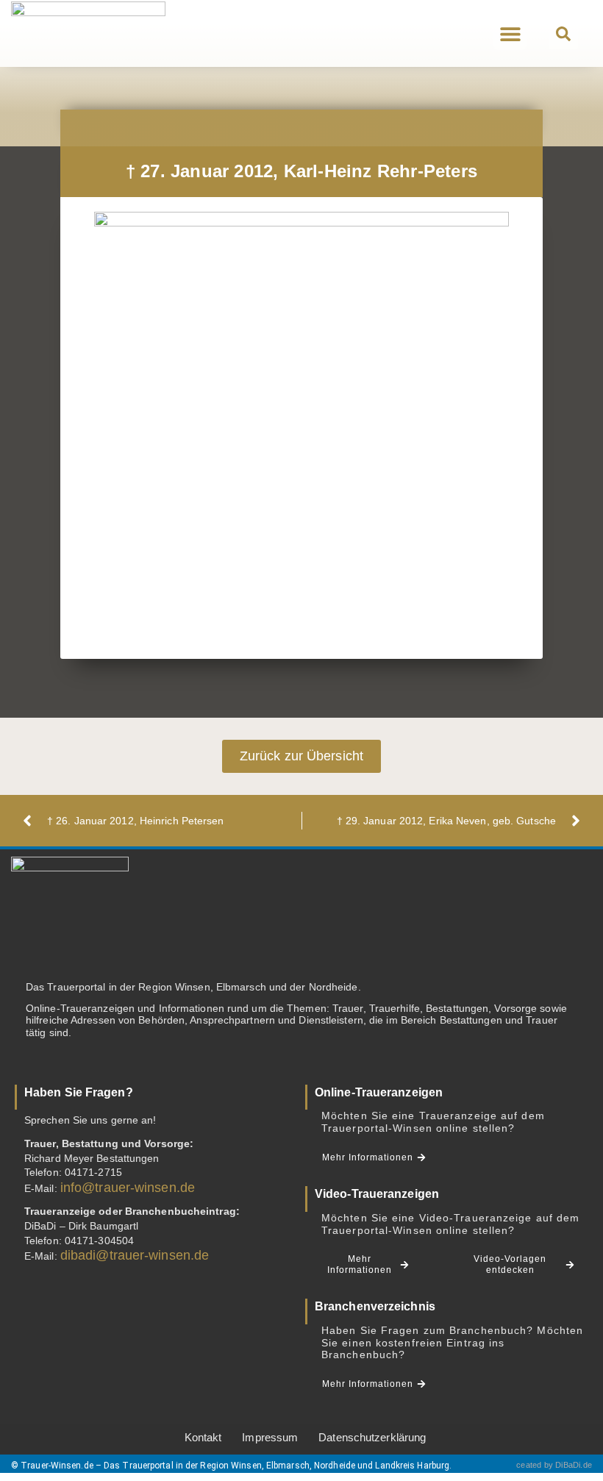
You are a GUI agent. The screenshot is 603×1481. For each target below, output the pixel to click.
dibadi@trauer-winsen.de (134, 1255)
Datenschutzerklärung (372, 1437)
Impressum (270, 1437)
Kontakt (203, 1437)
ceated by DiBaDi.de (554, 1464)
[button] (510, 33)
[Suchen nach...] (563, 34)
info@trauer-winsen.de (127, 1187)
